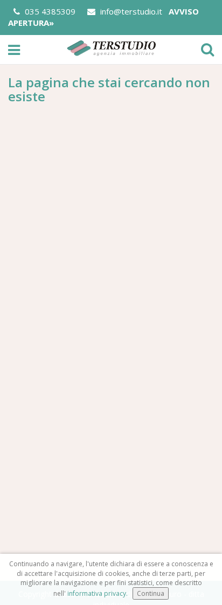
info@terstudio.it (130, 11)
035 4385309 (49, 11)
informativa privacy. (97, 593)
